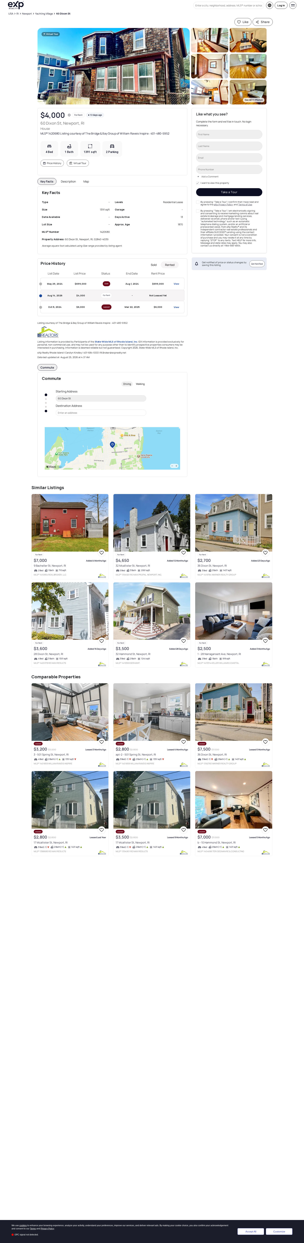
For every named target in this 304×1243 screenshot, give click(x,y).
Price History (54, 163)
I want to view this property (215, 183)
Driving (127, 384)
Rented (169, 265)
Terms (33, 1228)
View (176, 283)
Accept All (250, 1231)
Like (246, 22)
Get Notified (257, 263)
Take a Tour (229, 192)
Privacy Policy (47, 1228)
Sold (154, 265)
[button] (113, 66)
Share (265, 22)
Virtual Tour (79, 163)
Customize (279, 1231)
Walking (140, 384)
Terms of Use (245, 204)
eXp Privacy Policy (223, 204)
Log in (281, 5)
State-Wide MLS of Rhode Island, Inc (116, 341)
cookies (23, 1225)
